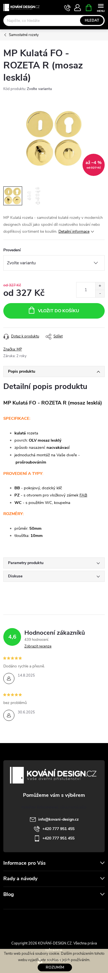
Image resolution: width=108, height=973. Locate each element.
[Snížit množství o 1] (99, 293)
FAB (83, 495)
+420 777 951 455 (58, 828)
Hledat (92, 20)
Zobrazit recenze (38, 646)
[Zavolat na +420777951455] (67, 7)
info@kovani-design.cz (58, 819)
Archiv (9, 905)
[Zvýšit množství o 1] (99, 286)
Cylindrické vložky (70, 921)
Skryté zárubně (36, 921)
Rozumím (55, 967)
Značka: (12, 349)
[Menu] (100, 7)
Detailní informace (73, 231)
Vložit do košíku (58, 311)
